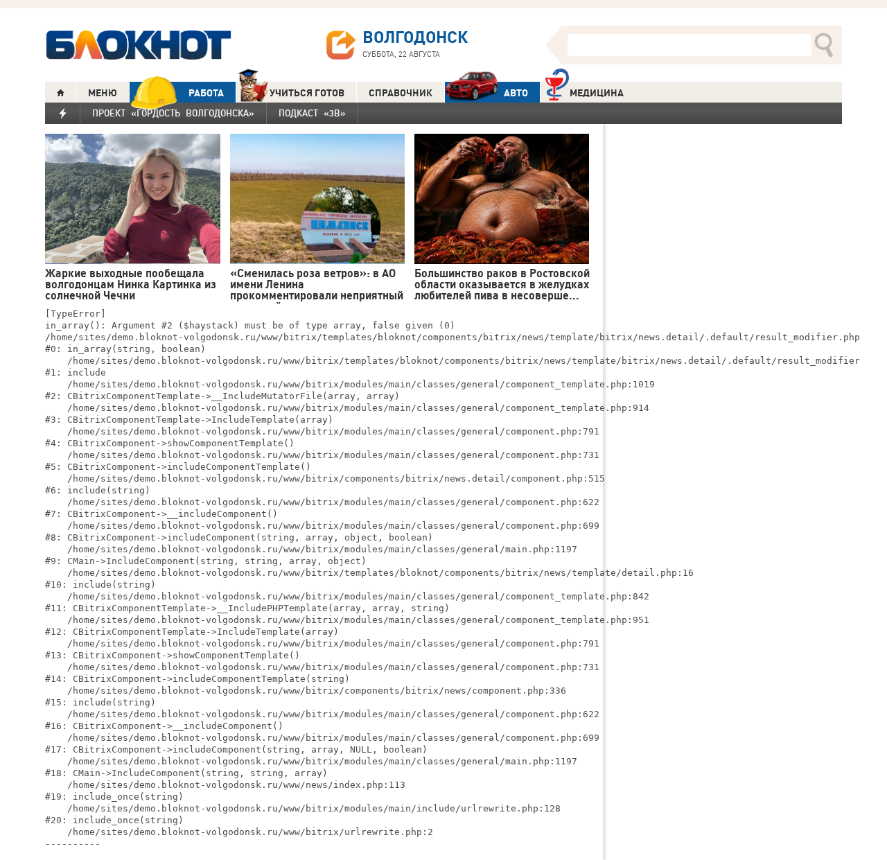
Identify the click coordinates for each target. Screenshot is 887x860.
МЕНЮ (102, 93)
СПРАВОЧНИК (400, 93)
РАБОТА (206, 93)
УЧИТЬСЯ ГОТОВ (307, 93)
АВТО (516, 93)
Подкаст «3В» (312, 113)
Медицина (597, 93)
